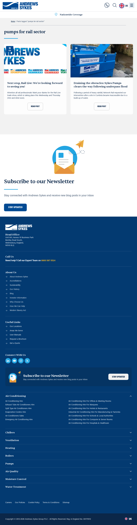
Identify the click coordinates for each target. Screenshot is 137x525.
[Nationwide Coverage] (56, 15)
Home (13, 22)
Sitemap (66, 503)
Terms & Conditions (51, 503)
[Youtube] (14, 360)
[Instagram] (21, 360)
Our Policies (20, 503)
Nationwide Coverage (71, 14)
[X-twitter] (27, 360)
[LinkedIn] (8, 360)
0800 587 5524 (48, 261)
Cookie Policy (33, 503)
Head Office (12, 234)
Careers (8, 503)
